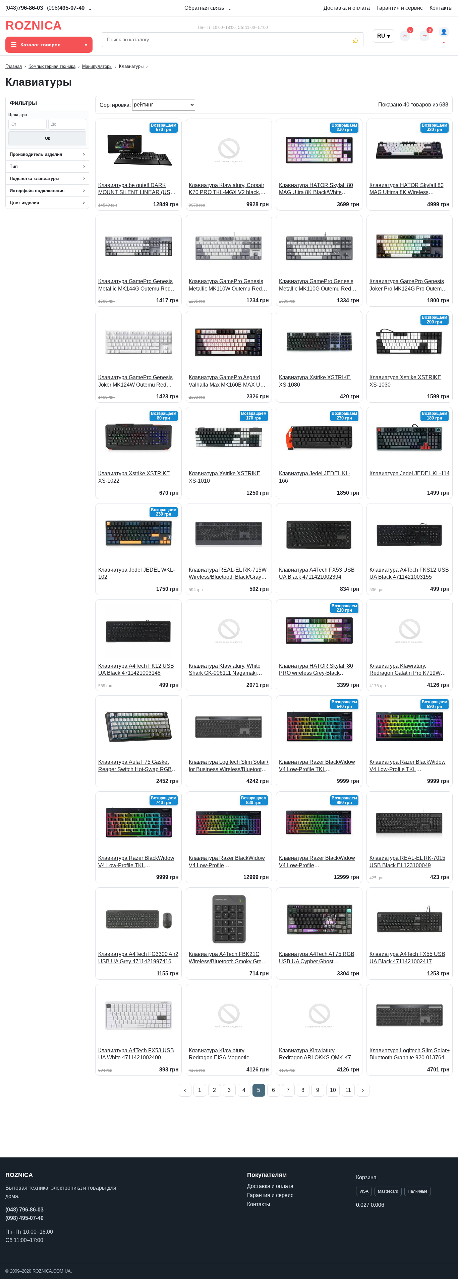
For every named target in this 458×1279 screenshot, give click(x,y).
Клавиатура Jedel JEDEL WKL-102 (136, 573)
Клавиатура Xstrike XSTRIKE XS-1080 (315, 381)
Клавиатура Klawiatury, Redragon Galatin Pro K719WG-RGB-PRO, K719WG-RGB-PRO (407, 670)
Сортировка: (116, 104)
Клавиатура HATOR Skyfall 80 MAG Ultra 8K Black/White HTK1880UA (316, 189)
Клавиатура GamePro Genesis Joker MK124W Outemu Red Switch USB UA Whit (135, 381)
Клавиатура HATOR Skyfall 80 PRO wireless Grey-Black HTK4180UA (316, 670)
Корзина (366, 1177)
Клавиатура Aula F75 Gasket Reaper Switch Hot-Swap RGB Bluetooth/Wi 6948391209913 (135, 766)
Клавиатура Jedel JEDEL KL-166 (314, 477)
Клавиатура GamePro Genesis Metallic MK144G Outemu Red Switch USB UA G (135, 285)
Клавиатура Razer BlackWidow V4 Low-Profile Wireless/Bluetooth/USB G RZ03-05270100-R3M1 (318, 862)
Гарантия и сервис (400, 8)
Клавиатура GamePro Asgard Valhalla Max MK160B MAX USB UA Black (228, 381)
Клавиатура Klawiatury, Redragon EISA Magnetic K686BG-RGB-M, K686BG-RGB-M (228, 1054)
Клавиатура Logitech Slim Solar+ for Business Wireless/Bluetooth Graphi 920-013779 (229, 766)
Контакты (441, 8)
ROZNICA (33, 25)
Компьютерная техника (51, 66)
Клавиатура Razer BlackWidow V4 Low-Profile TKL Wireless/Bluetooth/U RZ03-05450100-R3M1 (317, 766)
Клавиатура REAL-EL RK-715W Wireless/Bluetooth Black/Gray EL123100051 (228, 574)
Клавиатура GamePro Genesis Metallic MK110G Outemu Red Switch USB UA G (316, 285)
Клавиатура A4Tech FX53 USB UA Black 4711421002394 (317, 573)
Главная (13, 66)
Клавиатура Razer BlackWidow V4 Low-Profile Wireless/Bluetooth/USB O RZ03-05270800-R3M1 (228, 862)
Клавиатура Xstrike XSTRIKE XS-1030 (405, 381)
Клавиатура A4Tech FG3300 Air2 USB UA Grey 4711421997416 (138, 957)
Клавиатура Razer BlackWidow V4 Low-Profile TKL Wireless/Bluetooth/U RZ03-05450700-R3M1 (407, 766)
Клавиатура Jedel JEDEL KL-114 (409, 473)
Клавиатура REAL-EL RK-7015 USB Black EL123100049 (407, 861)
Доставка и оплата (347, 8)
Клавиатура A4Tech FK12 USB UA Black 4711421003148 (136, 669)
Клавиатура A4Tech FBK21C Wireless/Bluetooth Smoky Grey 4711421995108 (226, 958)
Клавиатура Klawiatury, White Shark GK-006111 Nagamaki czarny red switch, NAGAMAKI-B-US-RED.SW (228, 670)
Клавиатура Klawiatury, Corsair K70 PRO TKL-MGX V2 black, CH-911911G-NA (226, 189)
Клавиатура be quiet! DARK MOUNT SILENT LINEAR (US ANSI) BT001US (134, 189)
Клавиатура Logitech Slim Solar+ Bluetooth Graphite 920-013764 (409, 1054)
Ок (47, 138)
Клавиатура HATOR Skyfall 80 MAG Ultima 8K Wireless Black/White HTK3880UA (406, 189)
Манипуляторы (97, 66)
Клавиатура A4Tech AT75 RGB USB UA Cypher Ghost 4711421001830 (316, 958)
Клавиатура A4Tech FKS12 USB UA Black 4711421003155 (409, 573)
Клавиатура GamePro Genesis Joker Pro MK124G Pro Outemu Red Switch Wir (407, 285)
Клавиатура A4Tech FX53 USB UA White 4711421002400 (136, 1054)
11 (348, 1090)
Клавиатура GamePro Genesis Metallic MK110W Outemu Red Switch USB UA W (226, 285)
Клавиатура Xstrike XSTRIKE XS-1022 (134, 477)
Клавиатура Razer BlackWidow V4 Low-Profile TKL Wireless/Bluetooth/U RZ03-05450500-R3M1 (136, 862)
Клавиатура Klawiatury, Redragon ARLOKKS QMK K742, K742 (318, 1054)
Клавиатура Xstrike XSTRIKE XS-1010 (225, 477)
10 (333, 1090)
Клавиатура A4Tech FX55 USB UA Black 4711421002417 (407, 957)
